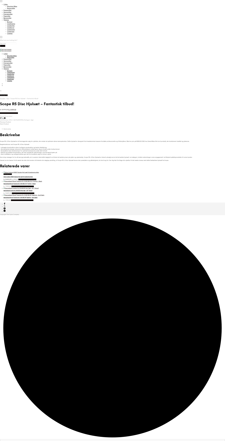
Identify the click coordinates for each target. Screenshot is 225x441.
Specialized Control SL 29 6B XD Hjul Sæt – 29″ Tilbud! (18, 190)
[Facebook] (1, 118)
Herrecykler (7, 12)
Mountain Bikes (12, 6)
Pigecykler (7, 16)
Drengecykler (8, 14)
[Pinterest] (5, 118)
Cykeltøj (9, 33)
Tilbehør (6, 20)
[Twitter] (3, 118)
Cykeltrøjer (10, 31)
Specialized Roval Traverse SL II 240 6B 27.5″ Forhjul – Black (20, 183)
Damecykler (8, 10)
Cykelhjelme (11, 24)
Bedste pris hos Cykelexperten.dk (22, 186)
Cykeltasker (11, 29)
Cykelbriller (11, 26)
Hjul (8, 98)
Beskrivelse (7, 129)
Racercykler (11, 8)
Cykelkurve (10, 28)
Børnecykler (7, 18)
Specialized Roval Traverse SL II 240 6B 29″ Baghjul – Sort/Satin (20, 197)
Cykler (6, 4)
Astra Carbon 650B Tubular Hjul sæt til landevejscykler (18, 176)
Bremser (9, 22)
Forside (2, 98)
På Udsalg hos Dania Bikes (9, 113)
